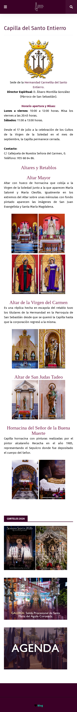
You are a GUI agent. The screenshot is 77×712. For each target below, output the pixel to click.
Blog (40, 705)
